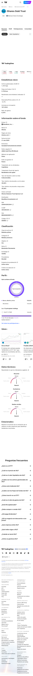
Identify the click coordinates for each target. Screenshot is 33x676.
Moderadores (5, 645)
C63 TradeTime (21, 628)
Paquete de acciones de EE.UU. (23, 606)
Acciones (4, 586)
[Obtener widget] (29, 366)
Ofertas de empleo (21, 618)
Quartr (10, 572)
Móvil (3, 630)
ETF (2, 588)
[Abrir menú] (2, 2)
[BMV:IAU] (25, 343)
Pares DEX (4, 595)
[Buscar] (20, 2)
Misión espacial (21, 613)
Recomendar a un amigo (8, 640)
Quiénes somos (21, 612)
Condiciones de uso (22, 633)
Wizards (4, 660)
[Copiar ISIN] (13, 204)
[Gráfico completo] (30, 34)
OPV (3, 614)
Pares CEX (4, 593)
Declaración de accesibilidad (21, 642)
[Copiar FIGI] (13, 215)
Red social (4, 637)
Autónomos (4, 661)
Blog (18, 615)
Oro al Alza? (5, 345)
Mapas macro (5, 624)
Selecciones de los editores (8, 653)
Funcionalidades (21, 583)
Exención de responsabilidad (21, 635)
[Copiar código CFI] (7, 220)
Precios (19, 584)
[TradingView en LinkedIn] (17, 553)
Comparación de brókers (23, 596)
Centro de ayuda (21, 617)
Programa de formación (23, 672)
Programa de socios (22, 671)
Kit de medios (20, 620)
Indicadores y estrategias (8, 658)
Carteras (4, 619)
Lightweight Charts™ (22, 658)
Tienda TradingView (22, 625)
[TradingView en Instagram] (14, 553)
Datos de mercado (21, 586)
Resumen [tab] (4, 29)
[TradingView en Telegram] (21, 553)
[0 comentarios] (9, 359)
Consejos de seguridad (23, 644)
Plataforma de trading (22, 661)
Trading (3, 650)
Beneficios (4, 611)
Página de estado (21, 649)
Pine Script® (5, 626)
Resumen (19, 592)
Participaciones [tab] (18, 29)
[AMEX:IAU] (3, 343)
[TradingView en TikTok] (25, 553)
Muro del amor (5, 638)
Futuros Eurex (20, 604)
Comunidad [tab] (28, 29)
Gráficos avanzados (22, 660)
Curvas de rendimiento (7, 621)
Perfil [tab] (10, 29)
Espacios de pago (6, 663)
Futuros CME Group (22, 602)
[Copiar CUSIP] (10, 210)
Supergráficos (5, 581)
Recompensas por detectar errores (24, 646)
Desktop (4, 632)
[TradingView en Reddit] (28, 553)
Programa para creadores (8, 642)
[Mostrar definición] (18, 84)
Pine (3, 596)
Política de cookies (21, 639)
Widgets (19, 655)
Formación (4, 652)
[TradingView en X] (3, 553)
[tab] (5, 34)
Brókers (19, 594)
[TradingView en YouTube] (10, 553)
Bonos (3, 590)
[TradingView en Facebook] (6, 553)
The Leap (19, 598)
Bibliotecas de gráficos (23, 656)
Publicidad (19, 667)
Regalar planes (21, 588)
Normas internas (6, 643)
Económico (4, 609)
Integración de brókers (23, 669)
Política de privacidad (22, 638)
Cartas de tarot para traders (24, 627)
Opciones (4, 622)
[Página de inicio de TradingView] (5, 2)
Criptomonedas (5, 591)
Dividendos (4, 612)
